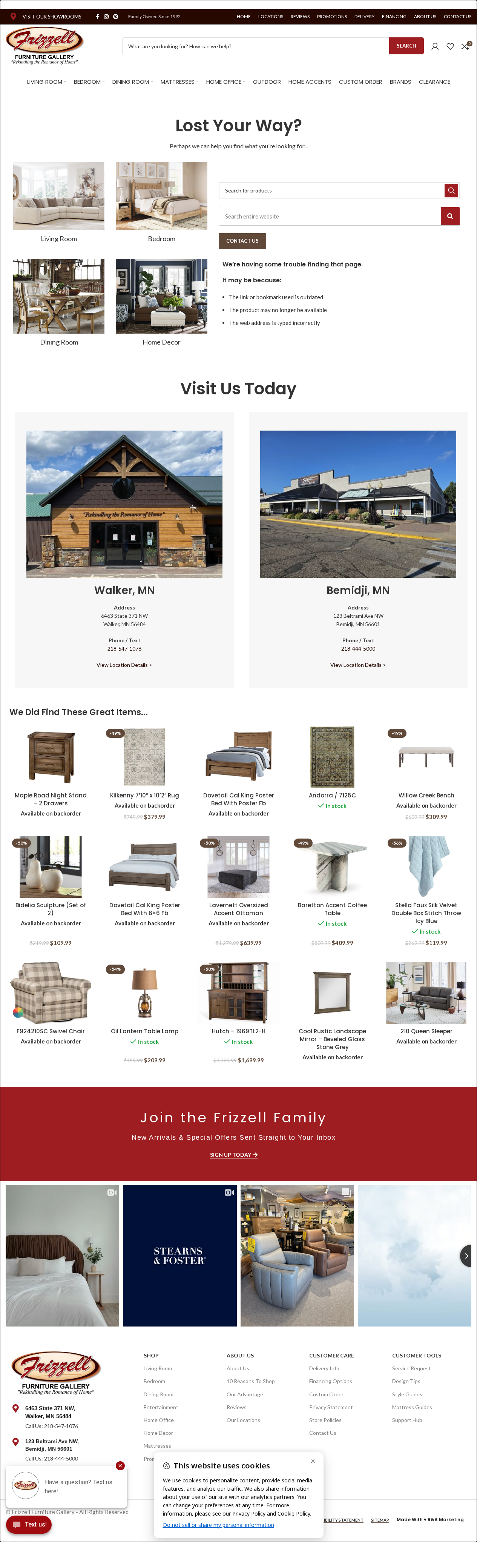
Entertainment (161, 1407)
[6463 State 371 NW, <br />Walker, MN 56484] (15, 1408)
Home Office (159, 1420)
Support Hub (407, 1420)
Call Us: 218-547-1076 (51, 1426)
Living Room (158, 1368)
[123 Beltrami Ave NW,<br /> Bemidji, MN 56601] (15, 1442)
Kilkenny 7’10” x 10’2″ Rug (144, 795)
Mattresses (157, 1445)
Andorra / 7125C (332, 795)
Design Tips (406, 1381)
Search (406, 46)
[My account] (435, 46)
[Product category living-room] (58, 204)
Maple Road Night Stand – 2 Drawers (51, 799)
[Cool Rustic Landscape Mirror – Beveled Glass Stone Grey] (332, 993)
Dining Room (158, 1394)
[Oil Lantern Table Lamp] (144, 993)
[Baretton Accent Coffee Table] (332, 867)
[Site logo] (45, 45)
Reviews (237, 1407)
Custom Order (326, 1394)
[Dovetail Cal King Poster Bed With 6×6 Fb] (144, 867)
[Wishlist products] (450, 46)
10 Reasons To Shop (251, 1381)
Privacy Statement (331, 1407)
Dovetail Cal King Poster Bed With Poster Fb (238, 799)
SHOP (151, 1355)
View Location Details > (124, 665)
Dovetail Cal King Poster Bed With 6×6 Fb (144, 909)
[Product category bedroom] (161, 204)
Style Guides (407, 1394)
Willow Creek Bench (426, 795)
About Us (240, 1355)
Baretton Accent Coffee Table (332, 909)
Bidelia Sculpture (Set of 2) (50, 909)
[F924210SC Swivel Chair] (50, 993)
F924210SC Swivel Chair (51, 1031)
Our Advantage (245, 1394)
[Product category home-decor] (161, 305)
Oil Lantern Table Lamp (144, 1031)
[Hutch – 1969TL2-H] (238, 993)
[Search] (450, 216)
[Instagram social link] (106, 17)
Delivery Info (324, 1368)
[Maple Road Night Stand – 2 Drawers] (50, 757)
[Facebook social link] (97, 17)
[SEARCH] (451, 190)
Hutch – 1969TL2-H (238, 1031)
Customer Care (331, 1355)
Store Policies (325, 1420)
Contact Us (322, 1433)
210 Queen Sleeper (426, 1031)
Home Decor (158, 1433)
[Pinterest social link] (116, 17)
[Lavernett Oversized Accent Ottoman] (238, 867)
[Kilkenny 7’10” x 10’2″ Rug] (144, 757)
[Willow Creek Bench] (426, 757)
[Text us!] (29, 1526)
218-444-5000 (358, 648)
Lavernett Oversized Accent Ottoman (238, 909)
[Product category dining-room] (58, 305)
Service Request (411, 1368)
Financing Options (330, 1381)
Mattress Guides (412, 1407)
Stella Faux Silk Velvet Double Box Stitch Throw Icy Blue (426, 913)
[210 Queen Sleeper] (426, 993)
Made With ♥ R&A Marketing (430, 1519)
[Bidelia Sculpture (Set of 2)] (50, 867)
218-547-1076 (124, 648)
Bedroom (154, 1381)
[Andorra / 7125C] (332, 757)
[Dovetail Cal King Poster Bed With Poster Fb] (238, 757)
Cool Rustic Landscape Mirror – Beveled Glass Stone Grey (332, 1039)
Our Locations (243, 1420)
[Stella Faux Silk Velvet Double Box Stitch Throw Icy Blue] (426, 867)
